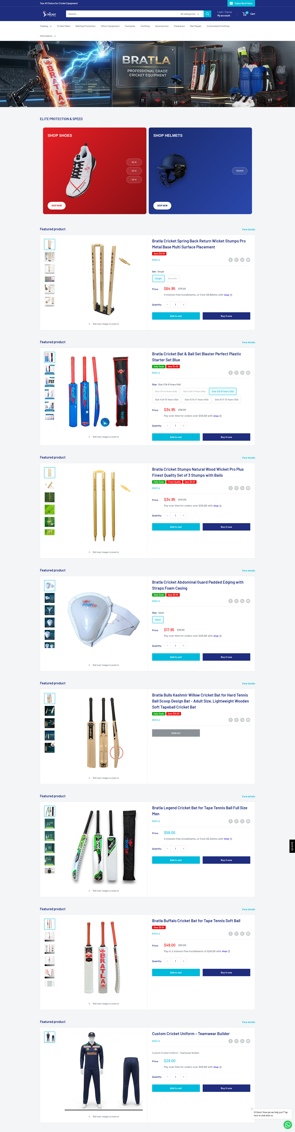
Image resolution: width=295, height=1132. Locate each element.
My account (223, 15)
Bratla (156, 260)
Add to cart (176, 315)
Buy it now (226, 315)
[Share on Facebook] (230, 259)
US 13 (134, 179)
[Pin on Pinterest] (236, 259)
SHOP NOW (56, 205)
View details (249, 229)
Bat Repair (195, 25)
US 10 (134, 162)
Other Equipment (110, 25)
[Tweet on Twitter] (242, 259)
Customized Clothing (218, 25)
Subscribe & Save (243, 3)
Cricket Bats (63, 25)
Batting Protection (86, 25)
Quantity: (157, 304)
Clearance (179, 25)
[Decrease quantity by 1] (167, 304)
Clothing (145, 25)
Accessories (162, 25)
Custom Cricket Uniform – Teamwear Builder (191, 1033)
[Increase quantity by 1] (183, 304)
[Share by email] (248, 259)
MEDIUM (239, 171)
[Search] (207, 13)
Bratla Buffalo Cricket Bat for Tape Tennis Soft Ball (196, 920)
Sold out (175, 732)
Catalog (44, 25)
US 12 (134, 171)
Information (46, 35)
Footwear (130, 25)
